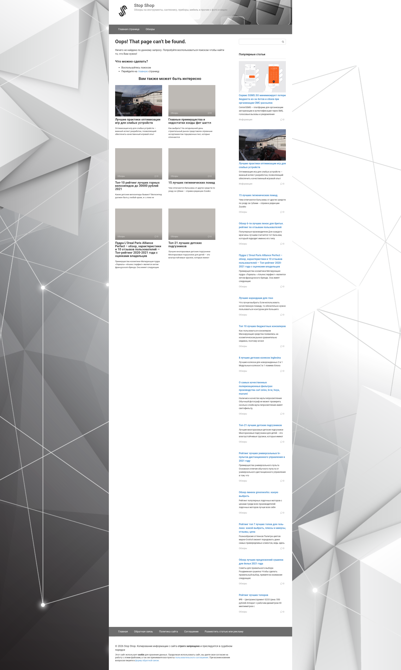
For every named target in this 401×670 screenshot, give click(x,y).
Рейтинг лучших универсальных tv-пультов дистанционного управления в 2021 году (262, 457)
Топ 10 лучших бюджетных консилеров (262, 326)
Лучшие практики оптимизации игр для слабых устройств (137, 121)
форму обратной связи (147, 660)
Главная (123, 631)
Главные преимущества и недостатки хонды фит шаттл (189, 121)
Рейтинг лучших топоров (253, 595)
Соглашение (191, 631)
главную (143, 71)
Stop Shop (144, 5)
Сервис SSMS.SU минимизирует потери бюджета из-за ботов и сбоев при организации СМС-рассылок (262, 99)
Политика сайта (168, 631)
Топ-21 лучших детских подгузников (185, 244)
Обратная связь (143, 631)
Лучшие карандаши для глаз (256, 298)
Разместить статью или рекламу (224, 631)
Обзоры (150, 29)
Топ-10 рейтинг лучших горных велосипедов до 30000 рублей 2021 (137, 186)
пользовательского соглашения (191, 657)
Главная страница (128, 29)
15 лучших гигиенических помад (191, 182)
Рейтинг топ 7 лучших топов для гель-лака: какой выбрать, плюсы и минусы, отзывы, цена (262, 528)
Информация (245, 119)
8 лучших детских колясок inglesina (260, 357)
